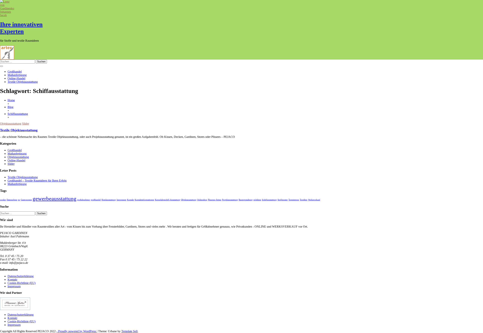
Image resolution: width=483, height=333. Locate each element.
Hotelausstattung (109, 200)
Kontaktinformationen (144, 200)
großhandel (96, 200)
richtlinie (257, 200)
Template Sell (129, 331)
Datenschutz (12, 200)
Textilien (303, 200)
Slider (25, 123)
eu (19, 200)
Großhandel (15, 71)
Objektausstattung (10, 123)
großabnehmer (83, 200)
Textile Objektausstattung (23, 81)
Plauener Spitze (214, 200)
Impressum (121, 200)
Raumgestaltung (246, 200)
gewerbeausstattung (54, 199)
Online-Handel (16, 78)
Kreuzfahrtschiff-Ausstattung (167, 200)
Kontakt (130, 200)
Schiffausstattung (269, 200)
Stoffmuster (283, 200)
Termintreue (293, 200)
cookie (3, 200)
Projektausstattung (230, 200)
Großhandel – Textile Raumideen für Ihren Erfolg (37, 180)
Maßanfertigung (17, 75)
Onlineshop (202, 200)
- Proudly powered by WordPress (76, 331)
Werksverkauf (314, 200)
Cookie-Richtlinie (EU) (21, 283)
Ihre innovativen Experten (21, 28)
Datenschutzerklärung (21, 276)
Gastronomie (26, 200)
